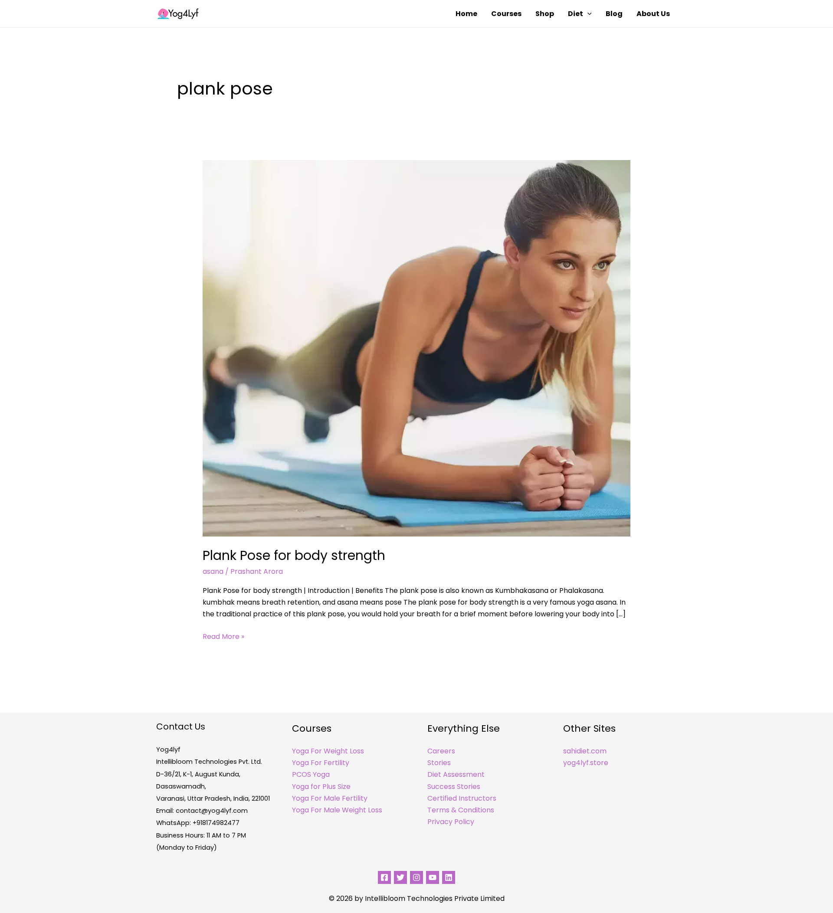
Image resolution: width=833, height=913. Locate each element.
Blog (614, 14)
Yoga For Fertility (320, 763)
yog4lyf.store (585, 763)
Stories (439, 763)
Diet (575, 14)
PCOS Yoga (311, 774)
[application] (587, 13)
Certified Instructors (461, 798)
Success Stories (453, 787)
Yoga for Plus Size (321, 787)
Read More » (223, 636)
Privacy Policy (450, 822)
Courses (506, 14)
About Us (653, 14)
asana (213, 571)
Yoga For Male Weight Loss (337, 810)
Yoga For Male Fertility (329, 798)
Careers (441, 751)
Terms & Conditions (460, 810)
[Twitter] (400, 877)
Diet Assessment (456, 774)
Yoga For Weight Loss (328, 751)
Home (466, 14)
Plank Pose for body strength (294, 555)
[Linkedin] (448, 877)
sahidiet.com (585, 751)
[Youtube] (432, 877)
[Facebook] (384, 877)
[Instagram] (416, 877)
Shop (544, 14)
